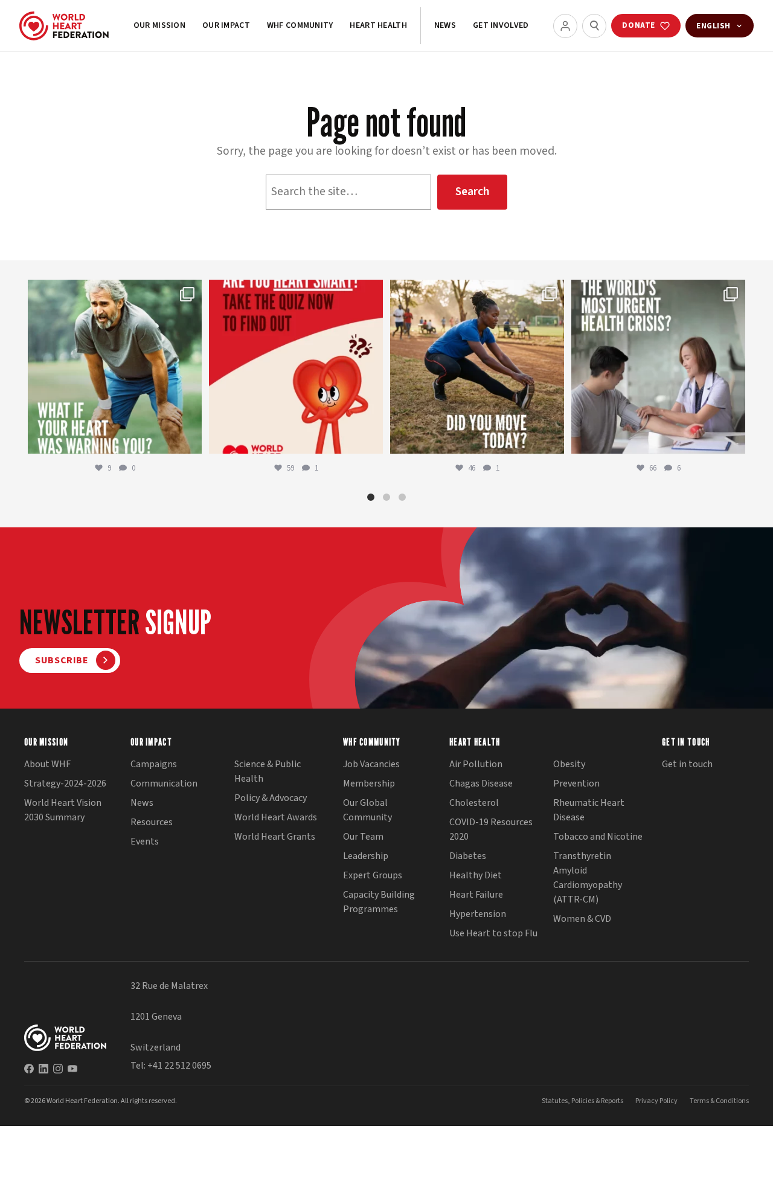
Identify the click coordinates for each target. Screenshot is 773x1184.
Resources (151, 822)
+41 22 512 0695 (179, 1065)
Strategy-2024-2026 (65, 783)
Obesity (569, 764)
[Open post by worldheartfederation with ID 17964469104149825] (658, 367)
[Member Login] (565, 26)
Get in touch (687, 764)
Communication (163, 783)
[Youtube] (72, 1068)
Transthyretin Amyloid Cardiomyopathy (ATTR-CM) (587, 877)
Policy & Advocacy (270, 798)
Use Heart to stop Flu (493, 933)
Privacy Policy (656, 1101)
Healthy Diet (475, 875)
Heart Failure (476, 894)
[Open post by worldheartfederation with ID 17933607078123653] (296, 367)
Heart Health (378, 25)
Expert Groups (372, 875)
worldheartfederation (113, 291)
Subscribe (62, 660)
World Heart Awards (275, 817)
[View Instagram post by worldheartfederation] (189, 439)
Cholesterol (474, 802)
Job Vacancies (371, 764)
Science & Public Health (267, 771)
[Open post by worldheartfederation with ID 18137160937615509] (115, 367)
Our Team (363, 836)
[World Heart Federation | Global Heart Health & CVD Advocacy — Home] (64, 25)
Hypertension (477, 914)
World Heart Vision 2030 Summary (62, 810)
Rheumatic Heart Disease (588, 810)
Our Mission (159, 25)
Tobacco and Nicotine (598, 836)
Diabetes (467, 856)
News (445, 25)
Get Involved (500, 25)
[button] (371, 497)
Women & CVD (582, 918)
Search (472, 191)
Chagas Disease (481, 783)
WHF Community (300, 25)
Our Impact (226, 25)
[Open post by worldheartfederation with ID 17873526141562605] (477, 367)
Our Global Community (367, 810)
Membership (369, 783)
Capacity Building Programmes (379, 902)
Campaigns (153, 764)
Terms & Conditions (719, 1101)
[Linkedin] (43, 1068)
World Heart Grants (274, 836)
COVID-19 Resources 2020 (491, 829)
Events (144, 841)
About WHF (47, 764)
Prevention (576, 783)
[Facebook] (29, 1068)
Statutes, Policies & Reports (582, 1101)
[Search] (594, 26)
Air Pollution (475, 764)
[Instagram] (58, 1068)
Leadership (365, 856)
